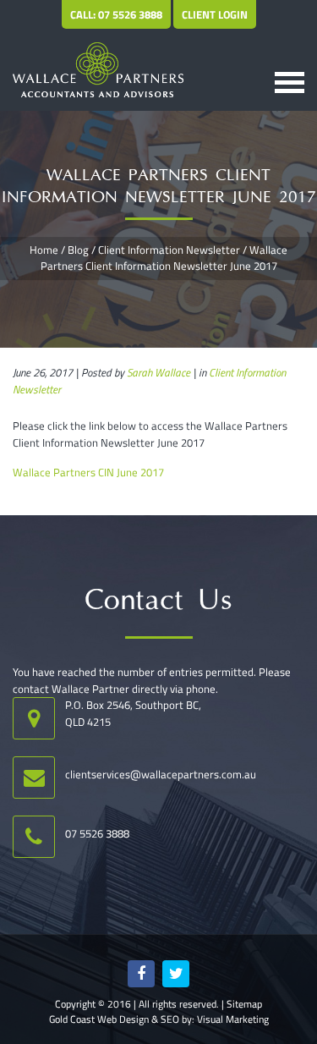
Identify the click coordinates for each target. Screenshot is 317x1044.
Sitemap (244, 1004)
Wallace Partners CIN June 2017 (88, 472)
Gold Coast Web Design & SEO (114, 1019)
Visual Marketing (233, 1019)
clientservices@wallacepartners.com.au (160, 774)
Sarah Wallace (158, 372)
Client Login (215, 14)
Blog (78, 249)
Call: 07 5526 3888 (116, 14)
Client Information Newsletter (169, 249)
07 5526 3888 (97, 833)
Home (44, 249)
